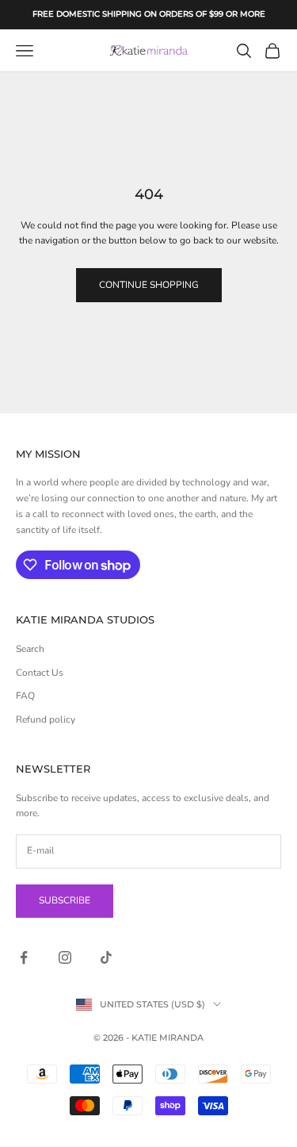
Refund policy (45, 719)
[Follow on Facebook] (24, 957)
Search (30, 649)
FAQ (25, 695)
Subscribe (64, 900)
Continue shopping (149, 284)
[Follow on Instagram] (65, 957)
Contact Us (39, 672)
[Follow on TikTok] (106, 957)
